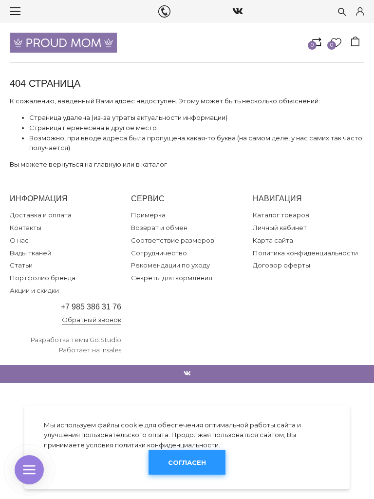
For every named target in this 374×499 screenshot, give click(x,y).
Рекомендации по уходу (170, 265)
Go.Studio (105, 340)
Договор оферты (281, 265)
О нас (19, 240)
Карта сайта (273, 240)
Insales (111, 350)
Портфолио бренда (42, 278)
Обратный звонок (91, 320)
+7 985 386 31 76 (91, 307)
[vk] (237, 11)
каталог (154, 164)
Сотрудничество (159, 253)
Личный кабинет (280, 227)
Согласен (187, 462)
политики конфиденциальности (167, 445)
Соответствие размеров (172, 240)
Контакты (25, 227)
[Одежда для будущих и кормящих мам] (63, 43)
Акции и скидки (34, 290)
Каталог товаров (281, 215)
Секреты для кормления (171, 278)
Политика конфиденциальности (305, 253)
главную (107, 164)
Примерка (148, 215)
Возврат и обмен (159, 227)
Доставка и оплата (41, 215)
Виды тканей (30, 253)
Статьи (21, 265)
